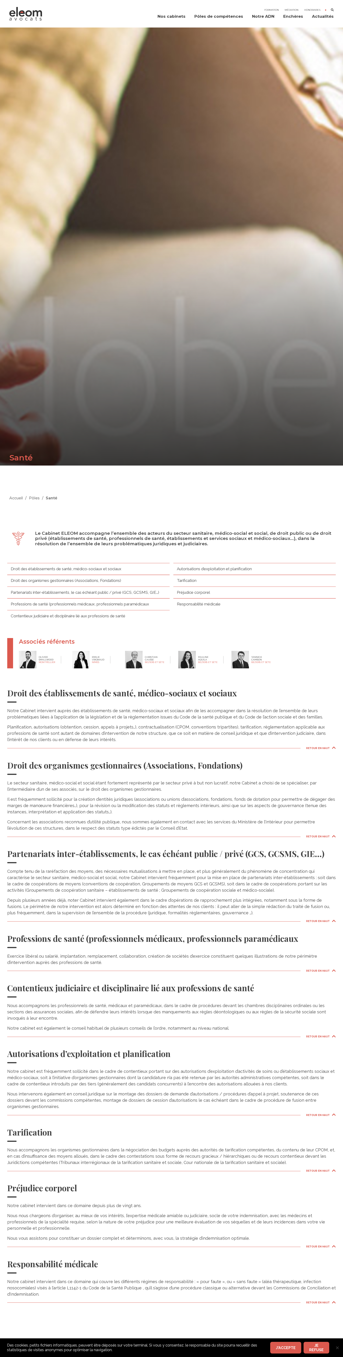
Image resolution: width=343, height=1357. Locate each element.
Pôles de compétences (218, 16)
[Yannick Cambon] (240, 659)
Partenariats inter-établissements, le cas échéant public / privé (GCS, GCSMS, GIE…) (85, 592)
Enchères (293, 16)
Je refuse (316, 1347)
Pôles (34, 498)
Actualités (323, 16)
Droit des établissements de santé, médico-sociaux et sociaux (66, 568)
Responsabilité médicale (198, 604)
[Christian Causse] (134, 659)
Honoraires (312, 10)
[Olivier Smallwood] (27, 659)
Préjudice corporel (193, 592)
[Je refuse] (337, 1347)
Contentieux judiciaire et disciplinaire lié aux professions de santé (68, 616)
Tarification (186, 580)
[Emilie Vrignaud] (81, 659)
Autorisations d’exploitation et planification (214, 568)
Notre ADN (263, 16)
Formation (271, 10)
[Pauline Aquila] (187, 659)
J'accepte (286, 1348)
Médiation (291, 10)
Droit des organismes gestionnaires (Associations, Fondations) (66, 580)
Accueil (16, 498)
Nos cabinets (172, 16)
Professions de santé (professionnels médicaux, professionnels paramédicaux (80, 604)
